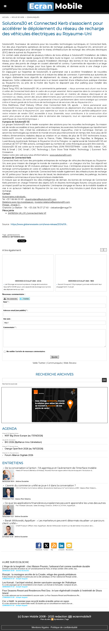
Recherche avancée (9, 384)
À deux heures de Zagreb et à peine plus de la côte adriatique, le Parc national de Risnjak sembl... (40, 577)
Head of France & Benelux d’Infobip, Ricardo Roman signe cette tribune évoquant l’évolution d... (54, 470)
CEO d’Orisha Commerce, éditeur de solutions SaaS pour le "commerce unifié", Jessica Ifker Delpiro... (56, 488)
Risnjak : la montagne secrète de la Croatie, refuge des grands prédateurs (39, 574)
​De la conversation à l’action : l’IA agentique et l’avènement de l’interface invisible (51, 468)
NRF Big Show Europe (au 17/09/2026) (24, 435)
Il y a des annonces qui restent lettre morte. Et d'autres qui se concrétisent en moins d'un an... (38, 604)
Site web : (7, 319)
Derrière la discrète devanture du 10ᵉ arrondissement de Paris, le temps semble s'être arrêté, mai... (40, 569)
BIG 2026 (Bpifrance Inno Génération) (23, 442)
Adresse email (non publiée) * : (15, 310)
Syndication (59, 619)
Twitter (45, 550)
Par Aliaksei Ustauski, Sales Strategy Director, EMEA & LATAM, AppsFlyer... (46, 505)
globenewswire (13, 235)
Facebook (38, 550)
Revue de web (18, 17)
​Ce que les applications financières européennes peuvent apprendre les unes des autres (55, 503)
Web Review (70, 363)
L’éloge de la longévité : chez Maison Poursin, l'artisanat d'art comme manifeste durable (46, 566)
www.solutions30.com (61, 155)
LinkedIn (61, 550)
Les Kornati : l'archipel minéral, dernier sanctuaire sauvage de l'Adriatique (39, 582)
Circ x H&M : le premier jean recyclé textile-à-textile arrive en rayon (35, 601)
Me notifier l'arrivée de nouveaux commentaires (26, 351)
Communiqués (33, 17)
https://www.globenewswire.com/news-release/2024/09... (39, 224)
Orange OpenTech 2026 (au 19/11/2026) (24, 448)
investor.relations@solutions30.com (52, 202)
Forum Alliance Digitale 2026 (19, 455)
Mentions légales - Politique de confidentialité (54, 627)
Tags (67, 619)
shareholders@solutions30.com (40, 199)
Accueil (5, 17)
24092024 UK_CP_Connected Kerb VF (27, 213)
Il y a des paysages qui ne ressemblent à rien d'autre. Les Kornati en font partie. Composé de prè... (40, 585)
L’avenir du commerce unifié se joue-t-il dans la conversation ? (40, 485)
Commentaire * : (9, 327)
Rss (52, 550)
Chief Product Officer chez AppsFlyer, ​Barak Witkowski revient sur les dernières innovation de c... (55, 526)
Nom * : (6, 302)
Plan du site (45, 619)
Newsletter (70, 550)
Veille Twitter (39, 363)
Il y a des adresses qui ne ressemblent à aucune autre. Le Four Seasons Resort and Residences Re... (41, 595)
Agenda (9, 429)
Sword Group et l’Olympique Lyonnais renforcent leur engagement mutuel (79, 285)
